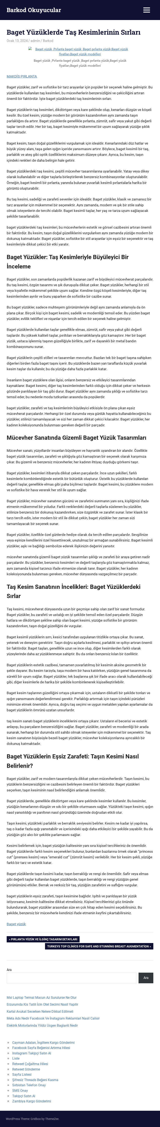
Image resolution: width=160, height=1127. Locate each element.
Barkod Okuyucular (34, 10)
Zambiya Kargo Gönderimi (31, 1101)
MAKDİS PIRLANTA (22, 76)
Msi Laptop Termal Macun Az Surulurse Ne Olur (41, 998)
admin (35, 41)
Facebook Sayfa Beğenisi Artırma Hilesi (41, 1048)
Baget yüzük (16, 924)
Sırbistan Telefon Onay (29, 1085)
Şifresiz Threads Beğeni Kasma (35, 1080)
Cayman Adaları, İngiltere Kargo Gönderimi (43, 1043)
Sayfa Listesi (21, 1075)
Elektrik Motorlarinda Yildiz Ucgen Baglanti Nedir (42, 1026)
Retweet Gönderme (26, 1069)
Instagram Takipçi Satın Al (31, 1053)
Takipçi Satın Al (23, 1096)
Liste (15, 1058)
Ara (9, 970)
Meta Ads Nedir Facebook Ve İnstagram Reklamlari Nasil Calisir (53, 1018)
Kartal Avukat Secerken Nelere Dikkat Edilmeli (40, 1012)
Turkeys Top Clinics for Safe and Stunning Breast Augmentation (98, 946)
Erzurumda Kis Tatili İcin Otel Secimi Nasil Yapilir (42, 1004)
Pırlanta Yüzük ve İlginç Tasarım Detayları (44, 940)
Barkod (48, 41)
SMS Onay (20, 1091)
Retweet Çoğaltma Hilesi (30, 1064)
